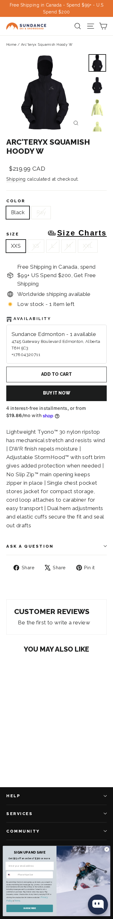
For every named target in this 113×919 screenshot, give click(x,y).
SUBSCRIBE (29, 908)
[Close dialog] (106, 849)
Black (17, 212)
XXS (16, 246)
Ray (41, 212)
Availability (32, 318)
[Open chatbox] (98, 905)
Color (15, 201)
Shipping (15, 179)
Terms (17, 901)
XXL (88, 246)
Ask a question (30, 546)
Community (23, 831)
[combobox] (12, 875)
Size (56, 233)
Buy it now (56, 392)
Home (11, 45)
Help (13, 795)
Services (19, 813)
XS (36, 246)
